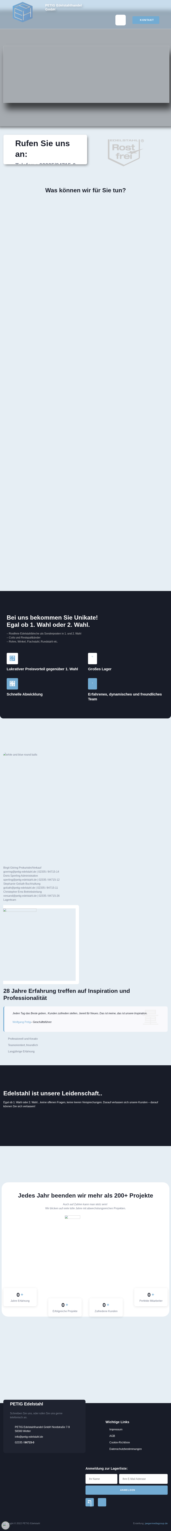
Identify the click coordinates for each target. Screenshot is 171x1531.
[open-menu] (120, 20)
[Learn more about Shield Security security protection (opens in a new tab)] (5, 1525)
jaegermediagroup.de (156, 1523)
